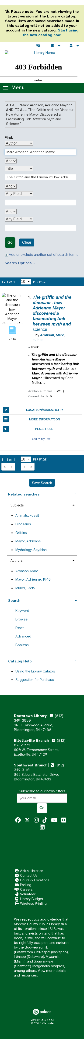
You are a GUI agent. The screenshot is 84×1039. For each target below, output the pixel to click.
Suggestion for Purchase (34, 679)
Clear (26, 242)
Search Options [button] (19, 262)
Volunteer (27, 894)
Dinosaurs (23, 524)
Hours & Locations (34, 880)
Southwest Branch (30, 765)
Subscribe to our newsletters (42, 791)
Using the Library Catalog (35, 671)
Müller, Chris (25, 587)
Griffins (21, 532)
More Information (44, 419)
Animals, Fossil (27, 515)
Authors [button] (16, 560)
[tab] (42, 493)
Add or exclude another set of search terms (43, 254)
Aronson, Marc (26, 570)
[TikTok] (44, 820)
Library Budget (31, 898)
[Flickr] (63, 820)
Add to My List (41, 439)
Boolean (22, 644)
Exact (19, 627)
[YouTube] (54, 820)
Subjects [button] (17, 505)
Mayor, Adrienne (28, 541)
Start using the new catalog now (50, 32)
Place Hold (44, 429)
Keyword (22, 610)
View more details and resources (40, 973)
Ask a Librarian (31, 870)
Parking (25, 884)
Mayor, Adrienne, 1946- (33, 579)
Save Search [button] (42, 482)
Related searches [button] (23, 494)
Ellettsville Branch (31, 740)
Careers (26, 889)
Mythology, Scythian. (31, 549)
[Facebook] (18, 820)
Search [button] (14, 600)
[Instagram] (36, 820)
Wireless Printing (33, 903)
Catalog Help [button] (20, 661)
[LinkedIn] (42, 827)
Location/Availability (44, 410)
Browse (21, 619)
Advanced (23, 636)
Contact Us (28, 875)
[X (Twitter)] (27, 820)
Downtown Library (30, 715)
